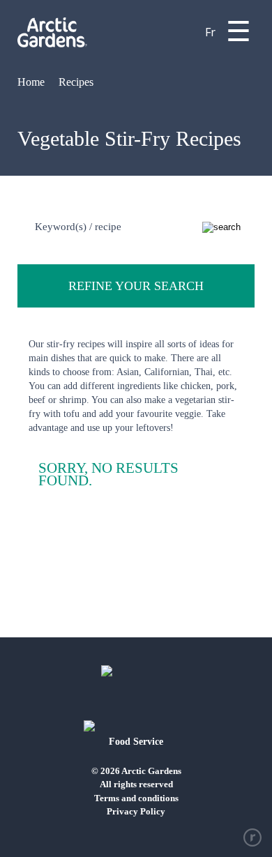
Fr (210, 32)
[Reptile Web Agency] (252, 837)
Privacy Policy (136, 811)
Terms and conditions (136, 798)
